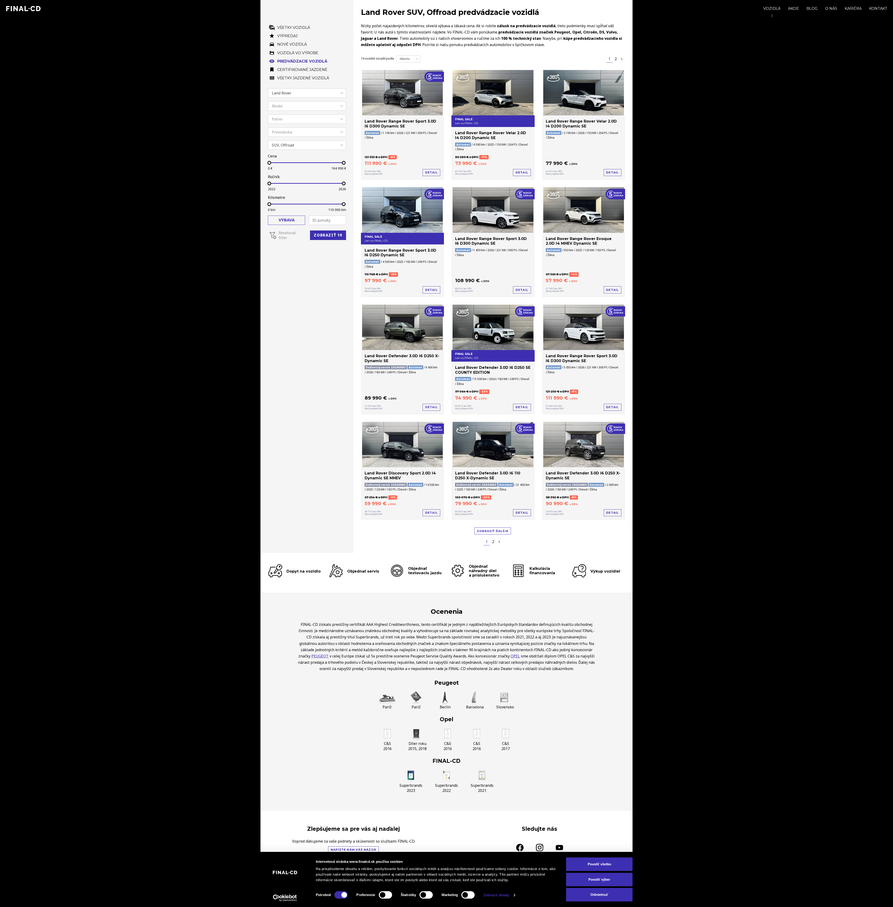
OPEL (515, 656)
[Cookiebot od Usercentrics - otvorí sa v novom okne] (285, 897)
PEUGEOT (320, 656)
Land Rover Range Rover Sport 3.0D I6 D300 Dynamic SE (400, 123)
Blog (812, 8)
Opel (446, 719)
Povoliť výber (599, 879)
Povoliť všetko (599, 864)
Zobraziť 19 (328, 235)
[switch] (385, 895)
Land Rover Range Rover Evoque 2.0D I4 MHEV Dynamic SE (579, 241)
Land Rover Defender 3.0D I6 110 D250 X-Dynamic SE (487, 475)
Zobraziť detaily (496, 895)
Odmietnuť (599, 895)
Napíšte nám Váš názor (353, 849)
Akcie (793, 8)
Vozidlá (771, 8)
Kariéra (853, 8)
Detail (431, 172)
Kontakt (878, 8)
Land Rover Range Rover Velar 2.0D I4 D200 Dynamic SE (490, 135)
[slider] (269, 163)
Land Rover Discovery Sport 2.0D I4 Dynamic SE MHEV (400, 475)
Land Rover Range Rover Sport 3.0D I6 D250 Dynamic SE (400, 252)
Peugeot (446, 683)
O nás (831, 8)
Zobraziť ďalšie (492, 531)
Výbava (287, 220)
